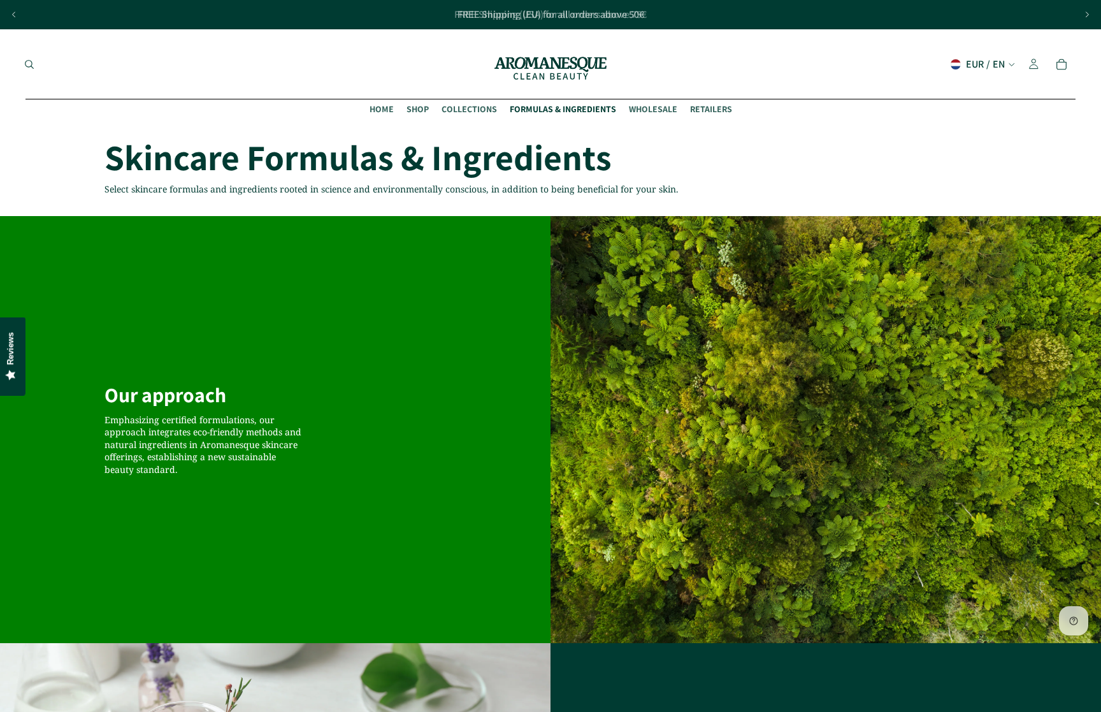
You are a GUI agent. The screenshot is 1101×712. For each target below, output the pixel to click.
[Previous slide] (14, 15)
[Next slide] (1087, 15)
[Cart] (1061, 64)
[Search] (29, 64)
